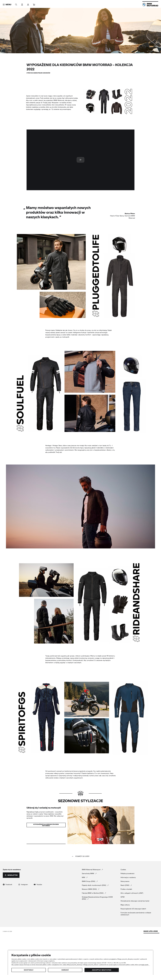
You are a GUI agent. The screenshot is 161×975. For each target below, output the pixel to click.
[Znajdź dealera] (22, 4)
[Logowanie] (28, 4)
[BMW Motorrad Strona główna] (150, 4)
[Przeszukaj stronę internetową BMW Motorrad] (16, 4)
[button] (7, 4)
